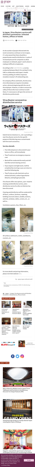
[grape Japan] (3, 293)
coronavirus (15, 285)
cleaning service (7, 285)
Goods (27, 6)
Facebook (13, 356)
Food (2, 6)
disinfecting (27, 285)
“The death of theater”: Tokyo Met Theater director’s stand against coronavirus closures (6, 330)
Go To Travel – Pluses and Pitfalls (27, 327)
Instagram (22, 356)
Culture (8, 6)
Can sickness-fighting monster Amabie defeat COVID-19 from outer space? (16, 329)
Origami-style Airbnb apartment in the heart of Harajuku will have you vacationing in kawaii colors (17, 452)
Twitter (17, 356)
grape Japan (6, 2)
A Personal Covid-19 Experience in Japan (5, 311)
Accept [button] (29, 460)
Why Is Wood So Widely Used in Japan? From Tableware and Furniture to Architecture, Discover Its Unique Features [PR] (16, 390)
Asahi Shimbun (18, 68)
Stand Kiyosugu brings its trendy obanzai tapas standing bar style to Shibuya (17, 421)
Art (13, 6)
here (20, 274)
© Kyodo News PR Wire (29, 29)
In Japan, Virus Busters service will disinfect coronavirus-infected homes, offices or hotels (17, 34)
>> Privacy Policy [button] (5, 465)
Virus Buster (6, 286)
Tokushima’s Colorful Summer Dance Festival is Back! (16, 311)
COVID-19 (20, 285)
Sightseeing (20, 6)
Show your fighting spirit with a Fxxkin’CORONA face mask (27, 312)
